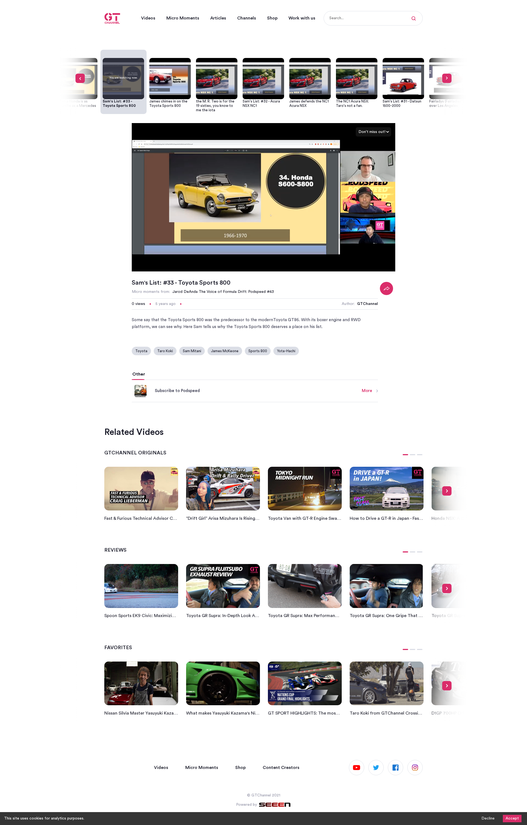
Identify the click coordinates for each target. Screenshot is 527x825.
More (367, 391)
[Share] (386, 288)
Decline (488, 818)
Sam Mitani (192, 351)
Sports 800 (257, 351)
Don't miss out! (371, 132)
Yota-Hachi (286, 351)
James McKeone (225, 351)
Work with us (301, 18)
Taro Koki (165, 351)
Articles (218, 18)
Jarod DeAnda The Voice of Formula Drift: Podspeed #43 (223, 292)
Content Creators (281, 767)
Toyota (141, 351)
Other (138, 374)
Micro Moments (182, 18)
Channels (246, 18)
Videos (148, 18)
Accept (512, 818)
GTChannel (367, 304)
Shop (272, 18)
